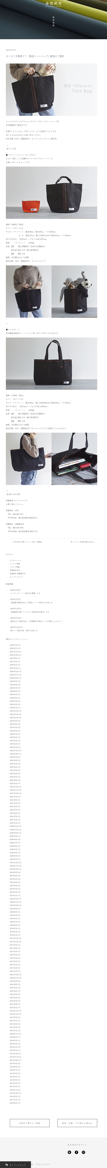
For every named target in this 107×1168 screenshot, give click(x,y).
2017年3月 (14, 964)
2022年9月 (14, 757)
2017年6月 (14, 954)
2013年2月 (14, 1086)
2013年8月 (14, 1066)
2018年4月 (14, 925)
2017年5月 (14, 958)
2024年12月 (14, 671)
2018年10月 (14, 905)
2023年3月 (14, 740)
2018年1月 (14, 934)
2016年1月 (14, 1007)
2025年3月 (14, 668)
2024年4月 (14, 697)
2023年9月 (14, 720)
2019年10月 (14, 869)
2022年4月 (14, 773)
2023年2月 (14, 743)
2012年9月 (14, 1096)
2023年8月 (14, 724)
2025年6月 (14, 664)
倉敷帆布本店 (15, 570)
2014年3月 (14, 1043)
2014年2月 (14, 1047)
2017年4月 (14, 961)
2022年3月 (14, 776)
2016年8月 (14, 984)
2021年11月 (14, 790)
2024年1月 (14, 707)
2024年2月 (14, 704)
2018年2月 (14, 931)
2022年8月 (14, 760)
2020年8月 (14, 839)
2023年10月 (14, 717)
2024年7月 (14, 687)
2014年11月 (14, 1033)
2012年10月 (14, 1093)
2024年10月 (14, 677)
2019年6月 (14, 882)
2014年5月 (14, 1040)
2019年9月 (14, 872)
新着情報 (53, 21)
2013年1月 (14, 1089)
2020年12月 (14, 826)
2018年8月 (14, 911)
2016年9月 (14, 981)
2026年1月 (14, 648)
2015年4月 (14, 1024)
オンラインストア (16, 576)
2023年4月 (14, 737)
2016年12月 (14, 974)
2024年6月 (14, 691)
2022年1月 (14, 783)
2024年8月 (14, 684)
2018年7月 (14, 915)
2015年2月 (14, 1027)
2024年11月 (14, 674)
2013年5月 (14, 1076)
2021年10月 (14, 793)
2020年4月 (14, 852)
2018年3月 (14, 928)
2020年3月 (14, 855)
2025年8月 (14, 658)
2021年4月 (14, 813)
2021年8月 (14, 799)
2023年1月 (14, 747)
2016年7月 (14, 987)
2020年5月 (14, 849)
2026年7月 (14, 645)
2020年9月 (14, 836)
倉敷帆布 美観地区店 (17, 573)
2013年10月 (14, 1060)
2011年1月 (14, 1099)
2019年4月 (14, 885)
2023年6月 (14, 730)
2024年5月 (14, 694)
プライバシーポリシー (43, 1164)
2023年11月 (14, 714)
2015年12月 (14, 1010)
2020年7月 (14, 842)
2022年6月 (14, 767)
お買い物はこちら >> (14, 504)
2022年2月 (14, 780)
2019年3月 (14, 888)
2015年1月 (14, 1030)
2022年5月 (14, 770)
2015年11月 (14, 1014)
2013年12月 (14, 1053)
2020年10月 (14, 832)
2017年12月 (14, 938)
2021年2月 (14, 819)
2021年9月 (14, 796)
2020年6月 (14, 846)
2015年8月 (14, 1017)
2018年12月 (14, 898)
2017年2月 (14, 967)
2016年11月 (14, 977)
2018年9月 (14, 908)
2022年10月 (14, 753)
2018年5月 (14, 921)
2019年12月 (14, 862)
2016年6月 (14, 991)
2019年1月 (14, 895)
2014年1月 (14, 1050)
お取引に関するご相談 (30, 1123)
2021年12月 (14, 786)
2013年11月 (14, 1056)
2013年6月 (14, 1073)
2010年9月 (14, 1102)
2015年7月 (14, 1020)
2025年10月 (14, 654)
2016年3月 (14, 1000)
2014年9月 (14, 1037)
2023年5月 (14, 734)
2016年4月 (14, 997)
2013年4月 (14, 1079)
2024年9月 (14, 681)
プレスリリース (15, 560)
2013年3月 (14, 1083)
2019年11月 (14, 865)
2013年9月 (14, 1063)
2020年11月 (14, 829)
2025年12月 (14, 651)
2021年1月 (14, 822)
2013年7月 (14, 1070)
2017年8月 (14, 948)
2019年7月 (14, 879)
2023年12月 (14, 710)
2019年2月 (14, 892)
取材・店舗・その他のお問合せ (77, 1123)
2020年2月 (14, 859)
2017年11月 (14, 941)
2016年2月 (14, 1004)
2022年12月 (14, 750)
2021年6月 (14, 806)
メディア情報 (15, 567)
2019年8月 (14, 875)
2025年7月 (14, 661)
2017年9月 (14, 944)
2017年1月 (14, 971)
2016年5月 (14, 994)
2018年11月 (14, 902)
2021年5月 (14, 809)
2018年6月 (14, 918)
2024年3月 (14, 701)
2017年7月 (14, 951)
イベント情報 (15, 563)
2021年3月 (14, 816)
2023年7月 (14, 727)
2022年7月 (14, 763)
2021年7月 (14, 803)
